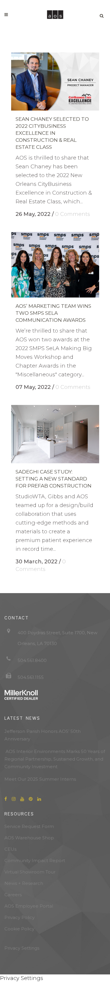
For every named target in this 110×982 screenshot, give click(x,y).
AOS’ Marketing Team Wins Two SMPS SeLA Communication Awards (53, 313)
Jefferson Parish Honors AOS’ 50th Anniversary (42, 735)
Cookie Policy (19, 929)
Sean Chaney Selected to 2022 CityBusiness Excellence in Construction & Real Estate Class (52, 133)
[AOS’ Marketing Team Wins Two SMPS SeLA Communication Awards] (55, 265)
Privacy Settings (21, 948)
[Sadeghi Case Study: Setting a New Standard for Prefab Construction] (55, 434)
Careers (13, 894)
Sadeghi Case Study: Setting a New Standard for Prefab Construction (54, 479)
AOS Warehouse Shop (29, 838)
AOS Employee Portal (28, 906)
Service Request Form (29, 826)
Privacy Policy (19, 917)
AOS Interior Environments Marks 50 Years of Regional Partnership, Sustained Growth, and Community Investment (54, 759)
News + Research (23, 883)
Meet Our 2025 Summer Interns (40, 779)
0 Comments (72, 214)
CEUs (10, 849)
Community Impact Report (34, 860)
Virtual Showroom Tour (29, 872)
